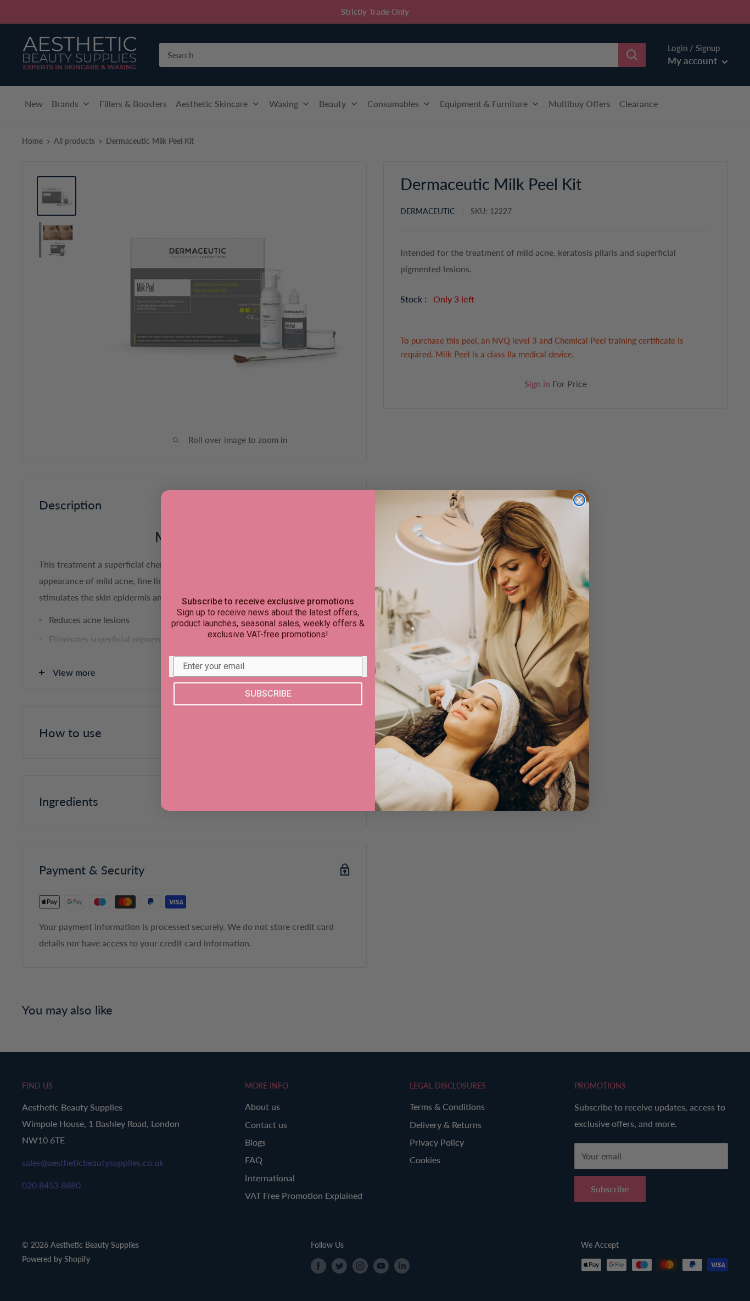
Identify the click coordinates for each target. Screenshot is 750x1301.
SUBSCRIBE (268, 693)
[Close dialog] (579, 500)
